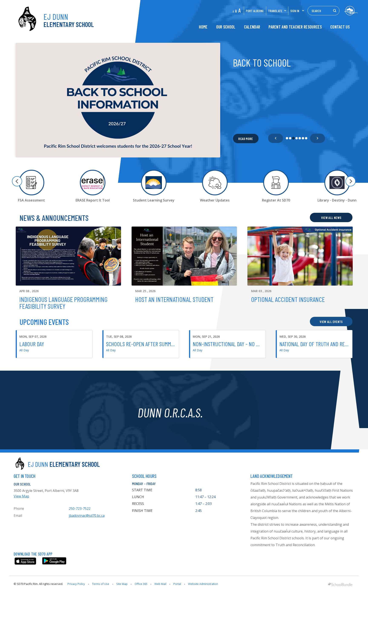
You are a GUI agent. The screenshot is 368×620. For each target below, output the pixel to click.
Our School (226, 26)
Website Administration (203, 584)
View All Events (331, 322)
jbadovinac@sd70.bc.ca (87, 515)
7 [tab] (306, 138)
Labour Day (31, 343)
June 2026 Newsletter (275, 62)
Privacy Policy (76, 584)
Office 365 (141, 584)
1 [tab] (287, 138)
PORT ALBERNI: (255, 11)
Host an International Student (174, 299)
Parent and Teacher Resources (295, 26)
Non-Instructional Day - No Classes (233, 343)
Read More (243, 139)
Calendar (252, 26)
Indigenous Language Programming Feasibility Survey (63, 302)
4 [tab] (296, 138)
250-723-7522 (80, 508)
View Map (21, 496)
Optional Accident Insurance (288, 299)
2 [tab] (290, 138)
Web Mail (160, 584)
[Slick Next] (317, 138)
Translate (275, 11)
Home (203, 26)
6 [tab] (303, 138)
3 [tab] (293, 138)
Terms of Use (100, 584)
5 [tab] (300, 138)
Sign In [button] (294, 11)
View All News (331, 218)
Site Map (122, 584)
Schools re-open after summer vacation (151, 343)
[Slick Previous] (275, 138)
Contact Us (340, 26)
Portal (177, 584)
